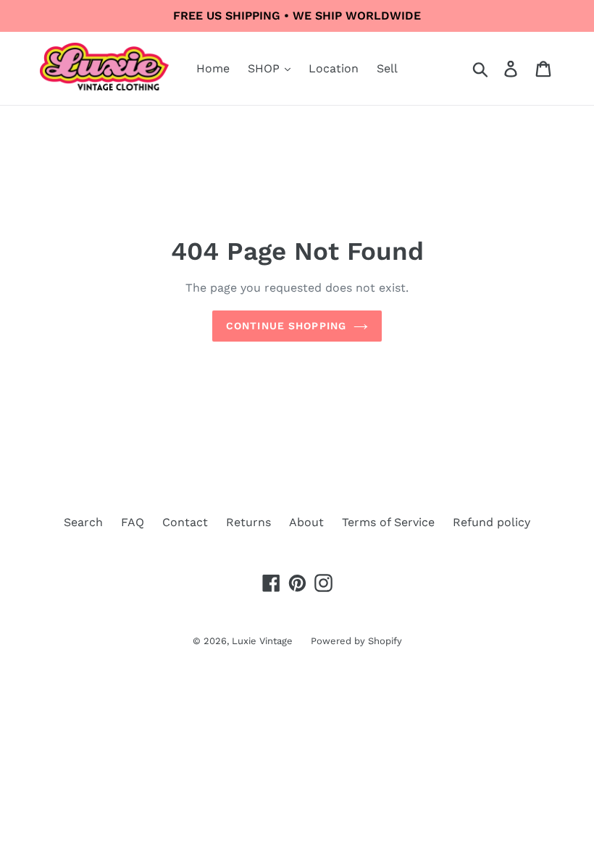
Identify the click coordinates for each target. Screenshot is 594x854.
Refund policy (491, 522)
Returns (248, 522)
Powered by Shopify (356, 640)
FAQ (132, 522)
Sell (387, 68)
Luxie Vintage (262, 640)
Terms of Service (388, 522)
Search (83, 522)
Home (213, 68)
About (306, 522)
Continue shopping (286, 325)
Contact (185, 522)
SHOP (265, 68)
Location (334, 68)
